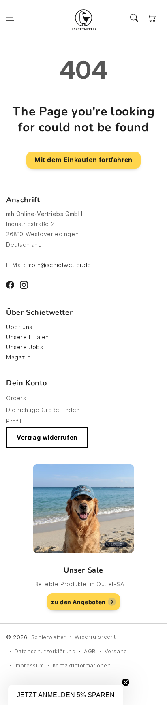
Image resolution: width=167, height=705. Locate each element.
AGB (90, 651)
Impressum (29, 665)
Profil (13, 421)
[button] (10, 18)
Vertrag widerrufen (47, 437)
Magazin (18, 357)
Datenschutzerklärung (45, 651)
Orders (16, 398)
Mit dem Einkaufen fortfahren (83, 160)
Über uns (19, 326)
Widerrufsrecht (95, 636)
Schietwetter (48, 637)
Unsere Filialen (27, 336)
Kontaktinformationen (82, 665)
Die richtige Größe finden (43, 409)
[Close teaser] (126, 682)
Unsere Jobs (24, 347)
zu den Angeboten (78, 601)
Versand (116, 651)
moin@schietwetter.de (59, 264)
